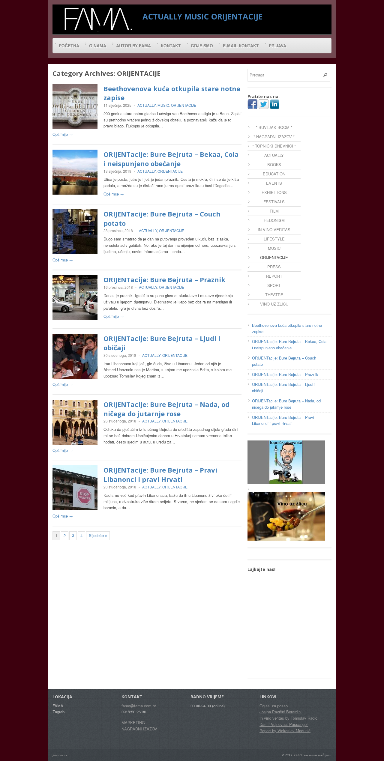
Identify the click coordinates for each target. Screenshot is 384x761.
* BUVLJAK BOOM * (274, 127)
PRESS (274, 267)
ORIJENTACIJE (236, 16)
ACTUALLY (162, 16)
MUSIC (196, 16)
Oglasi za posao (274, 706)
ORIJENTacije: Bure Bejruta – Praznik (164, 279)
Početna (69, 46)
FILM (274, 211)
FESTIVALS (274, 201)
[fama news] (97, 19)
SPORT (274, 285)
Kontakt (171, 46)
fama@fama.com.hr (139, 706)
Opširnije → (62, 134)
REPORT (274, 276)
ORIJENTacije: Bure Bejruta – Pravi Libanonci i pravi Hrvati (160, 474)
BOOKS (274, 164)
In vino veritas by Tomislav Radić (288, 718)
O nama (97, 46)
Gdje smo (202, 46)
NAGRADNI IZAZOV (139, 729)
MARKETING (133, 722)
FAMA (298, 755)
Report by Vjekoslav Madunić (285, 730)
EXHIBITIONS (274, 192)
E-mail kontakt (241, 46)
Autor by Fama (133, 46)
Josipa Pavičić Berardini (281, 712)
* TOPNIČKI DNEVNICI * (274, 146)
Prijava (277, 46)
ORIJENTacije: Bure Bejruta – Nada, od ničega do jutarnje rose (167, 409)
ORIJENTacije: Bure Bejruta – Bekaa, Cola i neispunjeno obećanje (171, 159)
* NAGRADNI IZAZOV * (274, 136)
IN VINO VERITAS (274, 229)
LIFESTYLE (274, 239)
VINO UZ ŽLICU (274, 304)
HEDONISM (274, 220)
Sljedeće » (98, 535)
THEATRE (274, 294)
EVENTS (274, 183)
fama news (59, 755)
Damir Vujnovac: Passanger (284, 724)
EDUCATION (274, 174)
